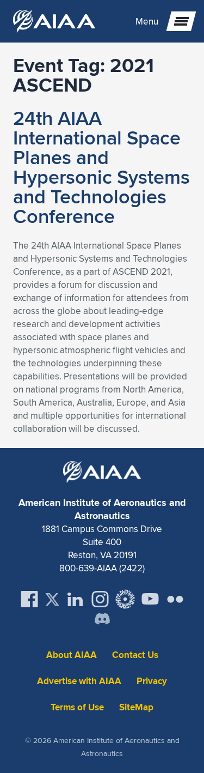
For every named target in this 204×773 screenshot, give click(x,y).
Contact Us (135, 655)
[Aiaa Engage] (125, 599)
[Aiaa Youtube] (150, 599)
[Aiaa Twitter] (52, 599)
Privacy (152, 681)
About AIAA (71, 655)
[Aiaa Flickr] (175, 599)
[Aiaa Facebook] (29, 599)
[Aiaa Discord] (102, 620)
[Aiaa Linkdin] (75, 599)
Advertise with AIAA (79, 681)
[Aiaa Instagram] (100, 599)
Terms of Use (77, 707)
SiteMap (136, 707)
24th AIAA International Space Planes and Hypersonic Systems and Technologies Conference (101, 167)
